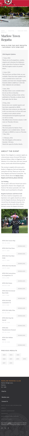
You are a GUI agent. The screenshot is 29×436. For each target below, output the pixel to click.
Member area (5, 397)
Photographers (6, 419)
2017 (4, 363)
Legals (3, 408)
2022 (4, 358)
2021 (11, 358)
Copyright (4, 413)
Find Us (4, 391)
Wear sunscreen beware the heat (18, 6)
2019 (17, 358)
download (21, 246)
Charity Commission (8, 410)
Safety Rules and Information (11, 405)
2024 (11, 354)
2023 (18, 354)
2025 (4, 354)
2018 (24, 358)
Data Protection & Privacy (10, 416)
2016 (11, 363)
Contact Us (5, 401)
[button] (1, 3)
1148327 (10, 423)
